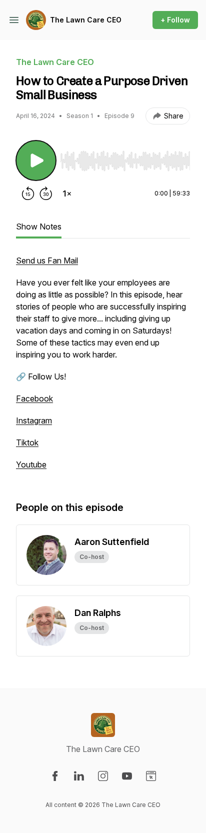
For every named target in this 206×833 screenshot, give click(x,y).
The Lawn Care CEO (86, 20)
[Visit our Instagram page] (103, 776)
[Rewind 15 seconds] (28, 193)
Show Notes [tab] (39, 227)
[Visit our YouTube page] (127, 776)
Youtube (31, 465)
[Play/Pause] (36, 160)
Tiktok (27, 443)
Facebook (34, 399)
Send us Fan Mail (47, 261)
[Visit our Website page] (151, 776)
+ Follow (175, 20)
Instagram (34, 421)
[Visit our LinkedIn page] (79, 776)
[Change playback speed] (67, 193)
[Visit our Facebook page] (55, 776)
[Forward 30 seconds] (46, 193)
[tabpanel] (103, 367)
